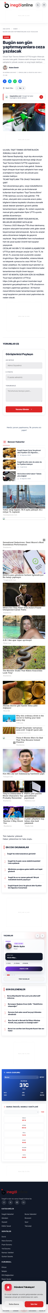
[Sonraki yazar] (42, 936)
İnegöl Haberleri (8, 1214)
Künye (4, 1267)
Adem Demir (14, 68)
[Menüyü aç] (44, 5)
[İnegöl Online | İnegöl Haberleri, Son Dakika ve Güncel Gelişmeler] (19, 5)
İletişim (4, 1271)
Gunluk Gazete (7, 1256)
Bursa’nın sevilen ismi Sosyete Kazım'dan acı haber (26, 1030)
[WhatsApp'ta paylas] (15, 81)
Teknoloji (28, 1226)
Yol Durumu (6, 1249)
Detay (42, 1077)
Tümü (42, 1112)
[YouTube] (23, 1202)
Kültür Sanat (6, 1226)
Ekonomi (28, 1218)
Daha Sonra (14, 1304)
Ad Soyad (10, 360)
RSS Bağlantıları (8, 1275)
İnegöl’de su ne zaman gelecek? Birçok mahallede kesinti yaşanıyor (23, 878)
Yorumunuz (11, 386)
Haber (15, 29)
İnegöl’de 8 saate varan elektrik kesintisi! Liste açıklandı (24, 862)
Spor (26, 1222)
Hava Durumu (7, 1241)
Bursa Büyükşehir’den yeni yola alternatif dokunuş (23, 997)
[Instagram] (17, 1202)
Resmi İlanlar (6, 1279)
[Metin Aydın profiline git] (8, 946)
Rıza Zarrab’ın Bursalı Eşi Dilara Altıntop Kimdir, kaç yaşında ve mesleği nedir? (24, 1021)
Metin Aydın (19, 946)
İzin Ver (34, 1304)
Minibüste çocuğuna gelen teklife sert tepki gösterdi (25, 870)
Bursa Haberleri (30, 1214)
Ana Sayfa (6, 29)
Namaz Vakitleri (8, 1252)
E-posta (9, 372)
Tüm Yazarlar (24, 979)
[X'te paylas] (10, 81)
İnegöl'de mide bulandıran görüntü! (21, 854)
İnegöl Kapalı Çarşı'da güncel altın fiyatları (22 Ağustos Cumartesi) (25, 887)
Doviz (4, 1237)
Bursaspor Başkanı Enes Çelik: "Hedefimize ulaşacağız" (25, 1005)
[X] (10, 1202)
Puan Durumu (7, 1245)
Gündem (5, 1218)
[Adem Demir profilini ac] (5, 67)
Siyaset (4, 1222)
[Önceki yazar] (37, 936)
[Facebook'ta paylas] (5, 81)
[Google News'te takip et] (20, 81)
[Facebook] (4, 1202)
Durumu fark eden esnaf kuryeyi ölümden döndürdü (24, 1013)
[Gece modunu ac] (38, 5)
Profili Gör (24, 969)
